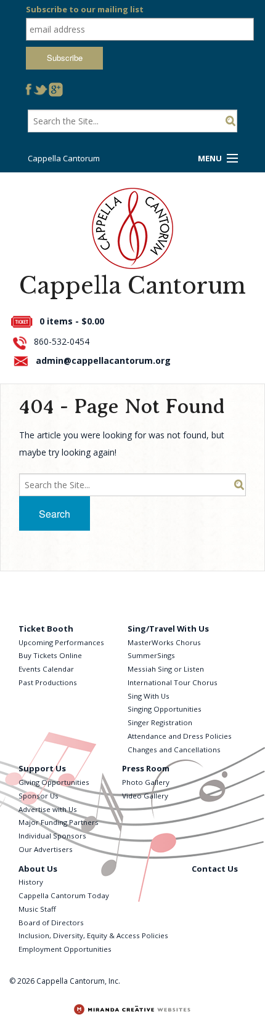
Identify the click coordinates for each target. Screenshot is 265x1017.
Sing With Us (148, 696)
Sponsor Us (38, 795)
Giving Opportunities (53, 782)
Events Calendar (46, 668)
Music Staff (37, 909)
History (30, 881)
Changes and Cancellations (174, 749)
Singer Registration (160, 722)
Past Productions (47, 682)
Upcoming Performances (61, 642)
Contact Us (215, 868)
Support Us (42, 768)
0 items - (71, 321)
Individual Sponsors (52, 835)
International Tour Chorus (173, 682)
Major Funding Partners (58, 822)
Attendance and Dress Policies (180, 736)
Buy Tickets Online (50, 655)
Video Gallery (145, 795)
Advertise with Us (47, 809)
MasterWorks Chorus (164, 642)
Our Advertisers (45, 849)
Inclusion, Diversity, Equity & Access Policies (93, 935)
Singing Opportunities (165, 709)
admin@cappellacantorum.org (103, 360)
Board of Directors (51, 922)
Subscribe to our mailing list (85, 9)
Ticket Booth (45, 628)
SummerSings (151, 655)
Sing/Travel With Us (168, 628)
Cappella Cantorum (64, 158)
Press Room (145, 768)
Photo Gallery (145, 782)
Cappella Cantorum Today (63, 895)
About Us (37, 868)
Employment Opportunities (65, 949)
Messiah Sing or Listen (166, 668)
